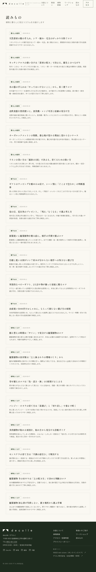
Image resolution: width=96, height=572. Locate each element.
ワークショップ (69, 3)
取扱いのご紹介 (82, 530)
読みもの (77, 3)
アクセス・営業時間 (60, 538)
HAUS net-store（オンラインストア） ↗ (69, 552)
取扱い (53, 3)
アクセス (87, 3)
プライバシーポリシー (61, 542)
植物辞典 (59, 3)
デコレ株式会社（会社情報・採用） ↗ (68, 556)
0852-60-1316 (11, 542)
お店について (44, 3)
